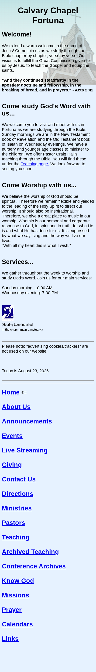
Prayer (12, 609)
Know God (18, 580)
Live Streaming (25, 450)
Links (10, 638)
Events (12, 435)
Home (11, 392)
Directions (17, 493)
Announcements (27, 421)
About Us (16, 406)
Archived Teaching (30, 551)
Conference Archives (34, 566)
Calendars (17, 624)
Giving (12, 464)
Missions (15, 595)
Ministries (17, 508)
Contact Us (19, 479)
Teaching (16, 537)
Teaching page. (35, 164)
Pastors (13, 522)
